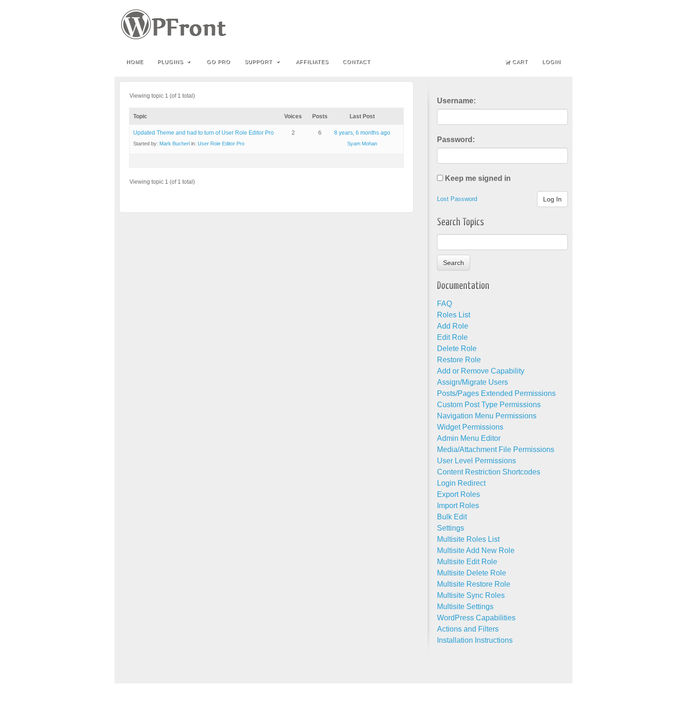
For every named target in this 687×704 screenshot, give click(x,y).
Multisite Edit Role (467, 562)
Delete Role (457, 348)
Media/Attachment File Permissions (495, 449)
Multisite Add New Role (476, 550)
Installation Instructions (475, 640)
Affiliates (312, 62)
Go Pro (218, 62)
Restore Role (459, 360)
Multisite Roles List (468, 539)
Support (258, 62)
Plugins (170, 62)
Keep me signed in (478, 178)
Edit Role (452, 337)
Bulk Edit (452, 517)
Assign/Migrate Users (472, 382)
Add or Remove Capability (480, 371)
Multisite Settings (465, 607)
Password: (456, 140)
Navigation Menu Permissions (487, 416)
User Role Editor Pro (221, 143)
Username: (456, 101)
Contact (357, 62)
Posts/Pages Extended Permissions (496, 393)
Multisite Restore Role (473, 584)
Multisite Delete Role (471, 573)
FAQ (444, 304)
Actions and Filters (468, 629)
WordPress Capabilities (476, 618)
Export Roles (458, 494)
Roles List (453, 315)
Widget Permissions (470, 427)
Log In (552, 199)
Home (134, 62)
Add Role (452, 326)
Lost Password (457, 198)
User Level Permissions (476, 461)
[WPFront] (343, 24)
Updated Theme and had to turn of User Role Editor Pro (203, 132)
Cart (520, 62)
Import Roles (458, 506)
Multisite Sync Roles (471, 595)
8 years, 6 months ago (362, 132)
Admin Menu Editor (469, 438)
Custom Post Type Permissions (489, 405)
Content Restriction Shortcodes (488, 472)
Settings (450, 528)
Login (551, 62)
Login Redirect (461, 483)
